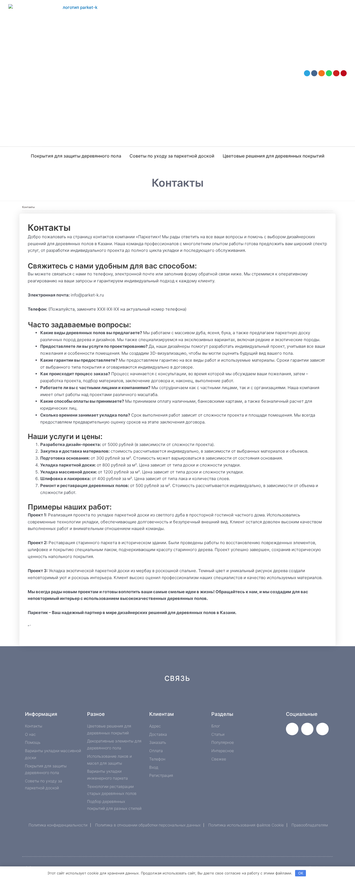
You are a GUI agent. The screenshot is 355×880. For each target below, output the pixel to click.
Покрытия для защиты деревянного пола (76, 156)
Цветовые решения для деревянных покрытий (273, 156)
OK (300, 873)
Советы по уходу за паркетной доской (172, 156)
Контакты (28, 207)
